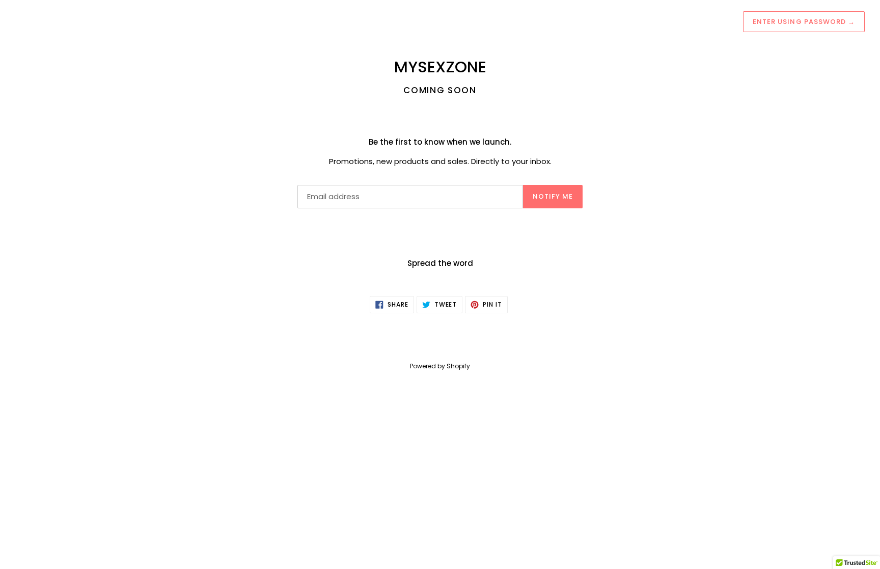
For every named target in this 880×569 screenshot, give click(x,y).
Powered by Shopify (440, 366)
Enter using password (804, 21)
